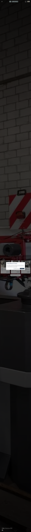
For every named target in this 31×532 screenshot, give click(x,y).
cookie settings (16, 268)
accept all (22, 268)
